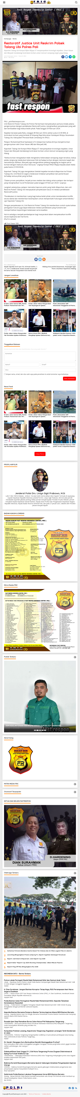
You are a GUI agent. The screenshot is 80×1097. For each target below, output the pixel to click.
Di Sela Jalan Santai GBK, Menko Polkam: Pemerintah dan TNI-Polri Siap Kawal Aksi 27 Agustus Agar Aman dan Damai (15, 304)
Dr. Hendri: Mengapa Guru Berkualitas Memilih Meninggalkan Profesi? (32, 1042)
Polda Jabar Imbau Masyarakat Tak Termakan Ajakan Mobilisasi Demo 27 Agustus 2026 (15, 334)
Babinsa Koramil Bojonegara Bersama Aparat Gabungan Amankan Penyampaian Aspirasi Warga (40, 1064)
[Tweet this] (66, 56)
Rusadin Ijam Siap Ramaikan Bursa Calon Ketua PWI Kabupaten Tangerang (34, 1021)
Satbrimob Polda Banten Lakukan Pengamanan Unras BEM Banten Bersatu (34, 1074)
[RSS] (44, 259)
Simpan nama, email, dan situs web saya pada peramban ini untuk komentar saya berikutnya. (37, 374)
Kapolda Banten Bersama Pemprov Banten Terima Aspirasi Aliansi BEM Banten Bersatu (39, 1012)
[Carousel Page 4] (42, 730)
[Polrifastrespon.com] (40, 2)
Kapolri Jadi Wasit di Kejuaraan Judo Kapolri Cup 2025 (26, 959)
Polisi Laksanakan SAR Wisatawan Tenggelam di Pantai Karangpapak (64, 304)
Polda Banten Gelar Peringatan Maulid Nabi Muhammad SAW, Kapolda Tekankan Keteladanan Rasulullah (36, 1002)
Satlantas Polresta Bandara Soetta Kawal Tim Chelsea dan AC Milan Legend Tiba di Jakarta (39, 951)
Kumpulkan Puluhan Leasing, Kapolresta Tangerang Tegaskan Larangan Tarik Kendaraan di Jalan (40, 1032)
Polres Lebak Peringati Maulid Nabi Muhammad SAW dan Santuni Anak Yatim (35, 980)
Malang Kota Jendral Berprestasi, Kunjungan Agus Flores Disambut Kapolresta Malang (59, 266)
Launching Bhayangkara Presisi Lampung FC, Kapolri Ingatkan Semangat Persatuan (36, 955)
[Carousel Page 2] (37, 730)
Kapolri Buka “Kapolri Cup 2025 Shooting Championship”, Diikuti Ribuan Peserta (34, 962)
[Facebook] (36, 259)
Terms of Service (34, 1094)
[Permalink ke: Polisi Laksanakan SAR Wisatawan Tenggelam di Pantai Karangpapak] (64, 290)
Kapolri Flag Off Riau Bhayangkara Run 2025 (22, 967)
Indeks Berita (46, 1094)
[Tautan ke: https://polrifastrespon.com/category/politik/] (75, 657)
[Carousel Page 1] (35, 730)
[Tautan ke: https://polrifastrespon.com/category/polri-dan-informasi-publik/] (75, 792)
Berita (5, 57)
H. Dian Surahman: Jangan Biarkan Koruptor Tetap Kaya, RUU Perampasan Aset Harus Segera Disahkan (38, 990)
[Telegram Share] (70, 56)
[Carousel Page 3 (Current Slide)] (40, 730)
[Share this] (62, 56)
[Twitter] (40, 259)
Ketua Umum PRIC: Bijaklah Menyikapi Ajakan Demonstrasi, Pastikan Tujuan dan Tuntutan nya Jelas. (39, 334)
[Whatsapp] (73, 56)
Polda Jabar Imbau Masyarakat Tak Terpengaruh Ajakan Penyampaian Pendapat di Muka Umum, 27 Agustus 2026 (40, 304)
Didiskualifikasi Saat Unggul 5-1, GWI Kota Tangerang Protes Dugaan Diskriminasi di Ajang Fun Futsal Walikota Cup (38, 1052)
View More (40, 454)
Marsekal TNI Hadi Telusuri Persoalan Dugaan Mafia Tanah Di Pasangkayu (35, 726)
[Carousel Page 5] (45, 730)
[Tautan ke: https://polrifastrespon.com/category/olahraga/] (75, 873)
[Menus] (4, 2)
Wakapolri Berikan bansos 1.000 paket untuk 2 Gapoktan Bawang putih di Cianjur (64, 334)
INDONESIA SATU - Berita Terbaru (17, 974)
